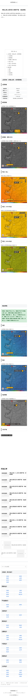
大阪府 (7, 639)
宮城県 (7, 582)
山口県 (20, 649)
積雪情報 (10, 57)
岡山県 (7, 651)
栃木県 (7, 592)
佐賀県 (7, 672)
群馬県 (7, 594)
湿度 (10, 69)
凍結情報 (9, 67)
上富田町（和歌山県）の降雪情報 (14, 54)
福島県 (20, 580)
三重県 (20, 627)
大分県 (20, 670)
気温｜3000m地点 (12, 65)
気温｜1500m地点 (12, 63)
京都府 (7, 637)
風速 (10, 71)
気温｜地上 (11, 61)
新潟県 (7, 604)
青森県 (7, 578)
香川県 (7, 662)
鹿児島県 (20, 674)
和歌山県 (20, 639)
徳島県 (7, 660)
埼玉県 (7, 596)
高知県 (20, 662)
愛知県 (20, 625)
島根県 (7, 649)
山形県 (20, 578)
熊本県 (7, 676)
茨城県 (7, 590)
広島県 (20, 647)
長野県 (20, 604)
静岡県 (7, 627)
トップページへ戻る (7, 692)
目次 (12, 51)
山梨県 (7, 606)
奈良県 (20, 637)
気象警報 (10, 72)
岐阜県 (7, 625)
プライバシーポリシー (20, 692)
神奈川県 (20, 594)
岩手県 (7, 580)
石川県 (7, 616)
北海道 (7, 576)
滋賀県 (7, 635)
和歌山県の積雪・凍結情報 (7, 435)
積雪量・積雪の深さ (13, 59)
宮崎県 (20, 672)
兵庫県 (20, 635)
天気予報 (10, 74)
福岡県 (7, 670)
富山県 (7, 614)
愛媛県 (20, 660)
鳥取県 (7, 647)
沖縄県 (20, 676)
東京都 (20, 592)
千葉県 (20, 590)
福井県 (20, 614)
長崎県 (7, 674)
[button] (25, 566)
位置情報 (10, 55)
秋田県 (20, 576)
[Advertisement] (14, 34)
